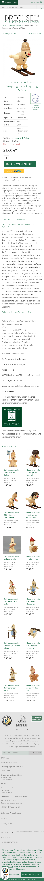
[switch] (5, 877)
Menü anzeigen (11, 2)
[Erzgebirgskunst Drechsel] (22, 19)
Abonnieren (36, 753)
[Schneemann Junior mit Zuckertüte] (12, 545)
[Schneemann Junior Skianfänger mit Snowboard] (33, 631)
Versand (34, 879)
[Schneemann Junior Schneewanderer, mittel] (12, 587)
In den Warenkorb (20, 164)
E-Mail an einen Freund (10, 180)
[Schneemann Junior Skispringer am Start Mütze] (12, 501)
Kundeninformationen (9, 842)
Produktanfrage (25, 177)
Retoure (4, 818)
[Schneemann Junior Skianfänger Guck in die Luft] (12, 631)
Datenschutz (11, 869)
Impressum (21, 869)
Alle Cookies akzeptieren (31, 874)
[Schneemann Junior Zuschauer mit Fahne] (12, 458)
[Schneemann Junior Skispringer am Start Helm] (33, 458)
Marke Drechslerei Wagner (11, 25)
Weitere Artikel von (18, 312)
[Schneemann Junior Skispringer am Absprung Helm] (33, 501)
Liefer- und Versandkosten (11, 813)
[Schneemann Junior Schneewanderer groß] (12, 674)
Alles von (35, 107)
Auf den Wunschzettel (10, 177)
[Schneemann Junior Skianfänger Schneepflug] (33, 587)
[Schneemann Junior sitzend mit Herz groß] (33, 674)
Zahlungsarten (6, 823)
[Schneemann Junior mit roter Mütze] (33, 545)
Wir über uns (6, 837)
